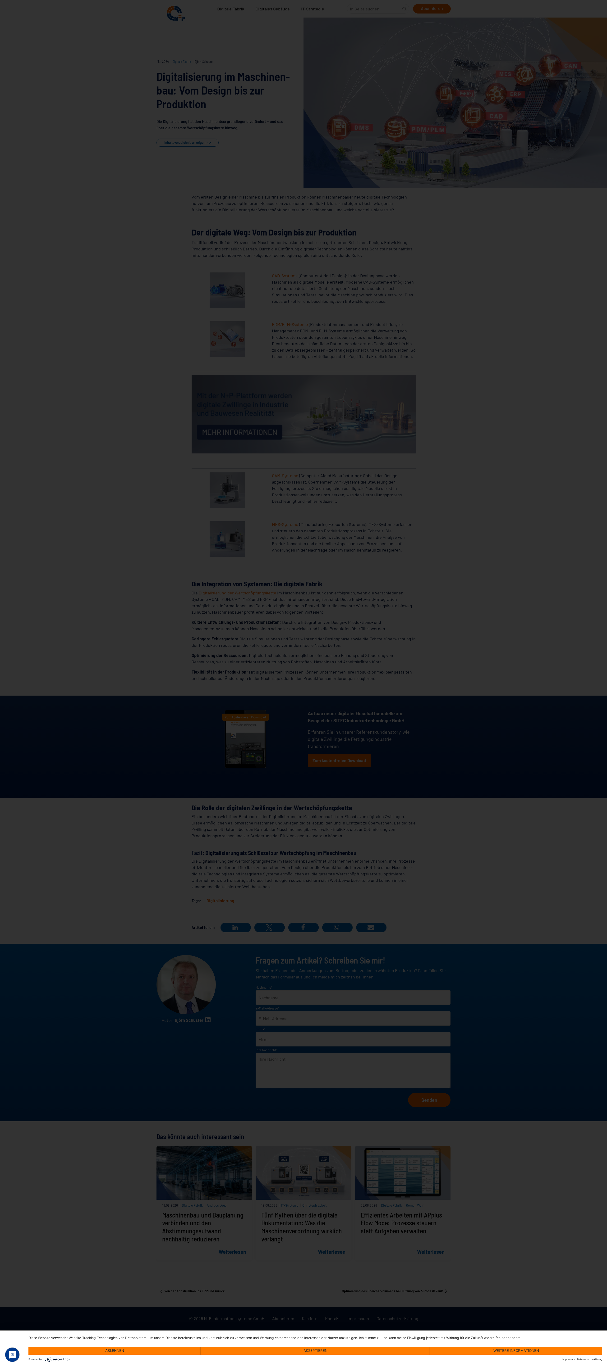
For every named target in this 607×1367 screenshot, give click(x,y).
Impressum (568, 1359)
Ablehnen (114, 1350)
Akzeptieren (315, 1350)
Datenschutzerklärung (589, 1359)
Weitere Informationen (516, 1350)
